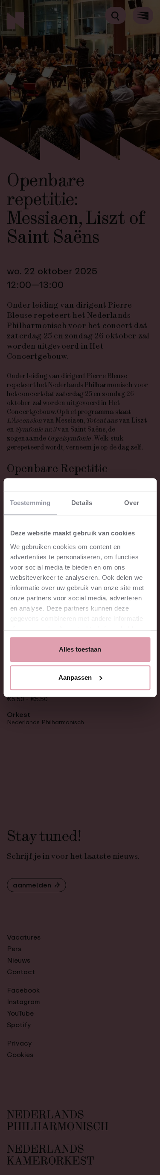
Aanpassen (75, 677)
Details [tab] (81, 502)
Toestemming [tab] (30, 502)
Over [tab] (131, 502)
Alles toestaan (80, 649)
